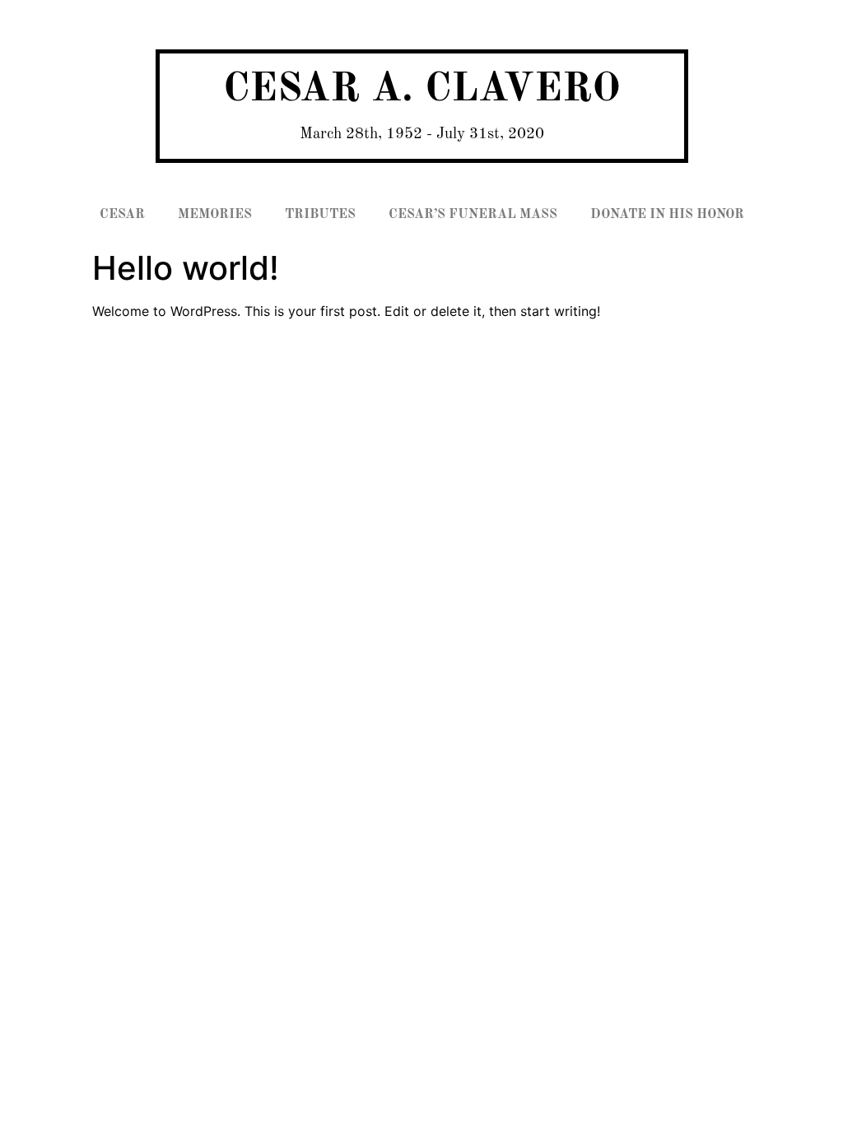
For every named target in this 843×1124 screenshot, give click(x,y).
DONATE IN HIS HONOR (667, 214)
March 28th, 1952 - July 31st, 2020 (422, 134)
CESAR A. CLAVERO (422, 90)
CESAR (122, 214)
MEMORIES (215, 214)
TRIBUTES (320, 214)
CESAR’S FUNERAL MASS (473, 214)
